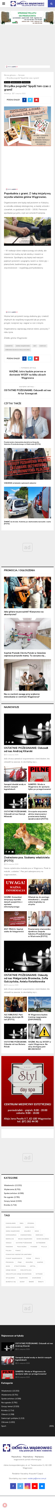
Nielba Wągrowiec (25, 1239)
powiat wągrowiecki (14, 1258)
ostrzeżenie (40, 1243)
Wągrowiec (23, 1278)
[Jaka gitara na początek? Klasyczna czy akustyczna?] (27, 592)
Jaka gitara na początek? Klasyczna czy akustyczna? (24, 613)
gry (34, 346)
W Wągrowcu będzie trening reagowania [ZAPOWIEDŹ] (37, 1017)
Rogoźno (29, 1262)
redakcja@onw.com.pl (37, 1478)
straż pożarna (20, 1266)
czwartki (9, 346)
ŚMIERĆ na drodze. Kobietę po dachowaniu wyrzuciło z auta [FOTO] (27, 523)
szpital (33, 1266)
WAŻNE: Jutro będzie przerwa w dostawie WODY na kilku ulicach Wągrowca (27, 375)
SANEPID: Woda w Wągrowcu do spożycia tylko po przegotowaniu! (39, 786)
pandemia (9, 1247)
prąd (20, 1262)
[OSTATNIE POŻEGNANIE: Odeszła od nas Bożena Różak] (15, 1031)
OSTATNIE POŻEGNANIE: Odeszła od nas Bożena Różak (15, 1044)
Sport (3, 1426)
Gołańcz (27, 1231)
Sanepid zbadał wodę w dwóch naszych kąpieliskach (15, 786)
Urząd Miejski (11, 1270)
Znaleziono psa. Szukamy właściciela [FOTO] (27, 859)
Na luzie (7, 82)
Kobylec (43, 346)
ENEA (21, 1223)
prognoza (10, 1262)
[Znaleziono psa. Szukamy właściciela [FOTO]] (27, 839)
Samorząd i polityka (9, 1418)
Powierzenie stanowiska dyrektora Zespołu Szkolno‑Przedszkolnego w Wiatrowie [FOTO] (22, 443)
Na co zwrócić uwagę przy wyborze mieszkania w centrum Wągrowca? (22, 695)
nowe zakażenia (43, 1239)
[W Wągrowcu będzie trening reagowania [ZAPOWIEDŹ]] (39, 1004)
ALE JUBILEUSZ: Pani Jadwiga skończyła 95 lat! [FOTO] (13, 1017)
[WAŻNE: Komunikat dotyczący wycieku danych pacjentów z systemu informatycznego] (15, 886)
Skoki (8, 1266)
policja (44, 1247)
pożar (28, 1258)
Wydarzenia (9, 1189)
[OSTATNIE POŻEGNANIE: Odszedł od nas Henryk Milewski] (15, 801)
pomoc (18, 1251)
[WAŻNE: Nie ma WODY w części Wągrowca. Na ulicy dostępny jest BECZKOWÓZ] (39, 1031)
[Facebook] (13, 1486)
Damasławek (11, 1223)
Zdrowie (4, 1422)
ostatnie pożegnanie (24, 1243)
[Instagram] (27, 1486)
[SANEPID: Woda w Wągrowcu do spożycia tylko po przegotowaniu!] (39, 774)
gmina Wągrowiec (23, 346)
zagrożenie (36, 1278)
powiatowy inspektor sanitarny (19, 1254)
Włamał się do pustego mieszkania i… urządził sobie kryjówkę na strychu (38, 901)
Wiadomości (26, 82)
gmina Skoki (29, 1227)
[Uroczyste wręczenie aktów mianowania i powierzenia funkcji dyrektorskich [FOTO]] (39, 801)
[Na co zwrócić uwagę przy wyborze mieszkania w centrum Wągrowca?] (27, 675)
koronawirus (11, 1235)
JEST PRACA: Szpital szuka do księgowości (14, 930)
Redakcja (7, 93)
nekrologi (10, 1239)
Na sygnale (8, 1197)
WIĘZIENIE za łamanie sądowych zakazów (20, 483)
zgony (22, 1282)
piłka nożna (21, 1247)
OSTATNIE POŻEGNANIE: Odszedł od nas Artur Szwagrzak (27, 392)
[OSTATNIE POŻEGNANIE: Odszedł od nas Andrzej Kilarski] (27, 729)
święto (41, 1282)
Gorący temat (9, 1201)
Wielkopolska (25, 1270)
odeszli (9, 1243)
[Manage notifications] (5, 1505)
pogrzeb (34, 1247)
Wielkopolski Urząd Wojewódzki (19, 1274)
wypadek (39, 1274)
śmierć (31, 1282)
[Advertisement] (27, 46)
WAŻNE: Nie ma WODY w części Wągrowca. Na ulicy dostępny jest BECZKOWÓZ (39, 1045)
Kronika (7, 1205)
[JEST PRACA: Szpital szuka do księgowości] (15, 918)
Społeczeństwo (16, 82)
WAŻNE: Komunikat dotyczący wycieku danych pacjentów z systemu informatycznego (13, 902)
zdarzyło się (11, 1282)
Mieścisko (39, 1235)
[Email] (42, 1486)
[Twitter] (20, 1486)
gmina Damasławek (13, 1227)
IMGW (37, 1231)
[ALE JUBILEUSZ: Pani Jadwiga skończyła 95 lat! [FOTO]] (15, 1004)
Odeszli (4, 1414)
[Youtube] (35, 1486)
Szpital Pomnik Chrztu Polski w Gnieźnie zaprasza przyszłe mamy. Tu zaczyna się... (25, 654)
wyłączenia (10, 1278)
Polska (8, 1251)
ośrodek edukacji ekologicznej (17, 350)
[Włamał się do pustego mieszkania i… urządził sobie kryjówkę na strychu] (39, 886)
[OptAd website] (42, 245)
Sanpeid (40, 1262)
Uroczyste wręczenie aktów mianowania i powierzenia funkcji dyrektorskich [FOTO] (38, 815)
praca (37, 1258)
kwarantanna (26, 1235)
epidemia (31, 1223)
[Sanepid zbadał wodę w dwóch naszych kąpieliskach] (15, 774)
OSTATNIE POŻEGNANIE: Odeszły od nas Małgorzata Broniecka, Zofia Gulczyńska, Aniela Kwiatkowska (26, 978)
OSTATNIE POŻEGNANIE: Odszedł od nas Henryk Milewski (15, 814)
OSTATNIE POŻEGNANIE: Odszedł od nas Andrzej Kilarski (26, 749)
